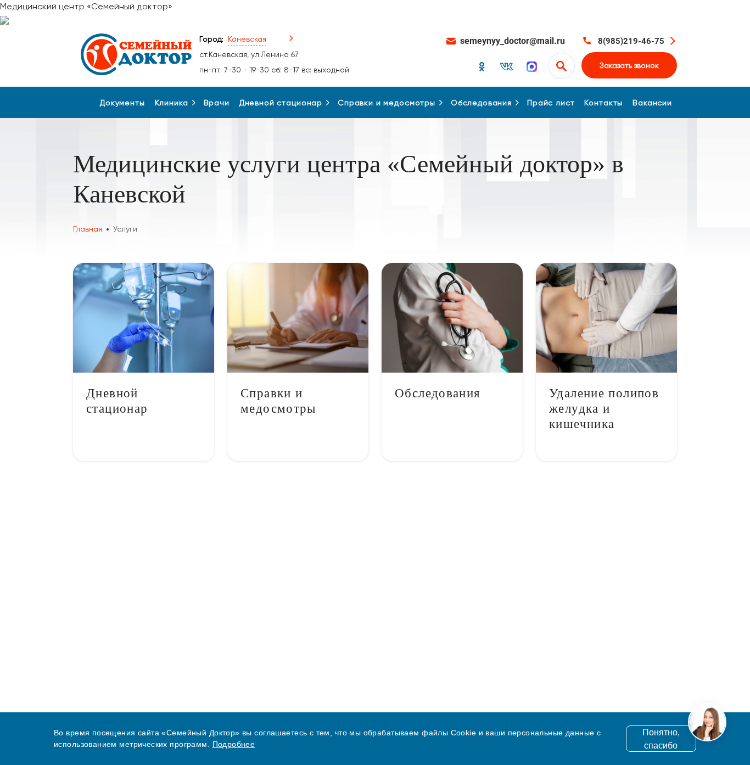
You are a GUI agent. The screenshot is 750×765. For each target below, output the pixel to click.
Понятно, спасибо (661, 739)
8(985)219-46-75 (631, 41)
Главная (87, 228)
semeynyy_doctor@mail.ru (512, 41)
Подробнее (233, 744)
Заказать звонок (629, 65)
